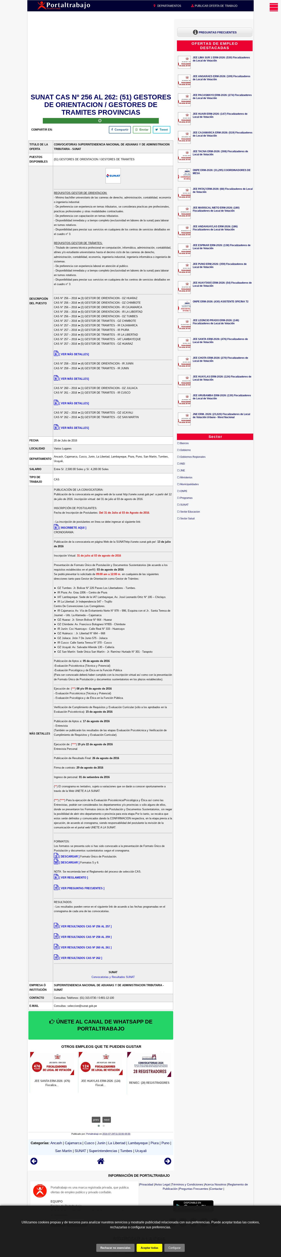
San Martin (63, 1151)
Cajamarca (73, 1143)
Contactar (216, 1188)
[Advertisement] (101, 55)
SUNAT (80, 1151)
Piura (155, 1143)
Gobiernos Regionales (193, 456)
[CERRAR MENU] (274, 7)
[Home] (101, 1163)
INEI (182, 463)
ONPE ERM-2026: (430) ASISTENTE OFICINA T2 (220, 301)
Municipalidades (189, 484)
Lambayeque (138, 1143)
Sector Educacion (190, 511)
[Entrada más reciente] (33, 1163)
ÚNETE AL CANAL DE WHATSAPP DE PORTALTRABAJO (103, 1025)
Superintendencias (103, 1151)
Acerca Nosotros (215, 1184)
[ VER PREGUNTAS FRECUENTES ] (81, 888)
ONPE (183, 491)
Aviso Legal (162, 1184)
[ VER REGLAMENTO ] (73, 877)
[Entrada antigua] (167, 1163)
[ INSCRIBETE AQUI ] (72, 527)
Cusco (89, 1143)
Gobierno (185, 450)
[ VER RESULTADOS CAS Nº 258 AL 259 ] (85, 937)
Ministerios (186, 477)
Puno (165, 1143)
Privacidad (146, 1184)
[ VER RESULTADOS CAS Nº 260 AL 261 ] (85, 947)
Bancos (184, 443)
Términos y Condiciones (187, 1184)
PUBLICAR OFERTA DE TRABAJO (215, 5)
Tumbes (126, 1151)
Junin (101, 1143)
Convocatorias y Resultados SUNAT (113, 977)
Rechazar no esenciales (115, 1247)
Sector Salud (187, 518)
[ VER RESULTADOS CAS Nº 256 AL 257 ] (85, 926)
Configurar (174, 1247)
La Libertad (116, 1143)
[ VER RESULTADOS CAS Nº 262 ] (80, 958)
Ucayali (141, 1151)
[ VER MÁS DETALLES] (74, 354)
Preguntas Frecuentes (193, 1188)
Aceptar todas (149, 1247)
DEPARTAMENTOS (169, 5)
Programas (186, 497)
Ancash (56, 1143)
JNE (182, 470)
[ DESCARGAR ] (69, 856)
